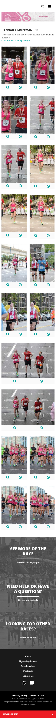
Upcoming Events (28, 661)
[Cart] (42, 6)
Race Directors (28, 666)
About (28, 656)
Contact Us (28, 675)
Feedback (28, 671)
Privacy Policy (19, 695)
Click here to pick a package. (15, 40)
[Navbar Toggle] (49, 6)
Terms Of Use (36, 695)
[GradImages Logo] (17, 9)
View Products (10, 714)
